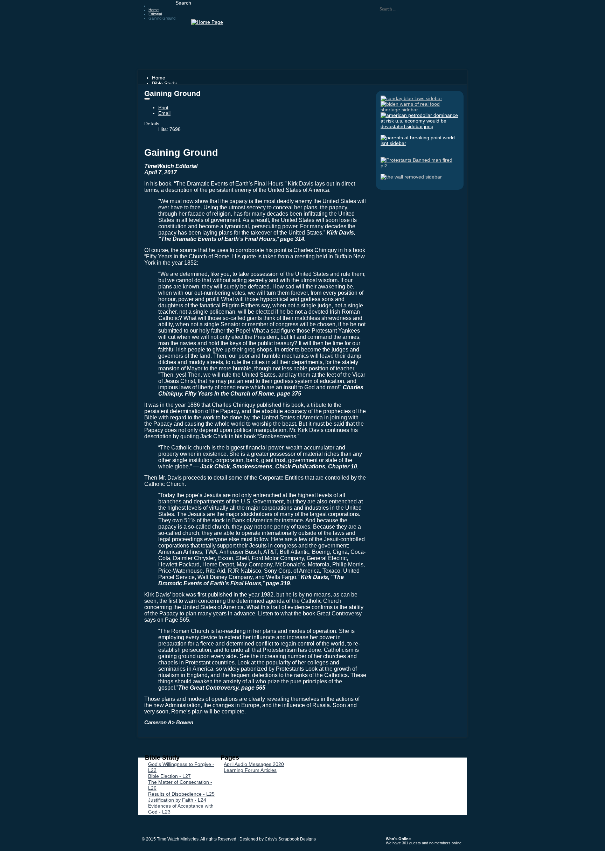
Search (183, 3)
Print (163, 107)
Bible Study (164, 83)
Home (158, 78)
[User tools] (147, 99)
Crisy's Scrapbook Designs (290, 839)
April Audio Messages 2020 (254, 764)
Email (164, 113)
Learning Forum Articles (250, 770)
